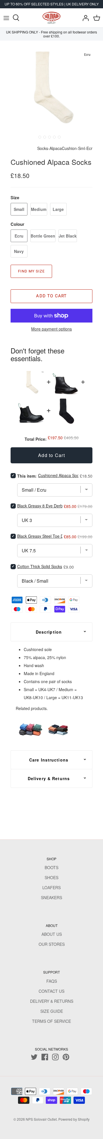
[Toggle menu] (6, 17)
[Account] (84, 17)
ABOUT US (51, 934)
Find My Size (31, 271)
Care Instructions (48, 760)
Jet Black (68, 236)
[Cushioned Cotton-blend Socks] (30, 729)
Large (58, 209)
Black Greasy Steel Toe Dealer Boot (49, 536)
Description (49, 632)
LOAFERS (51, 887)
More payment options (51, 329)
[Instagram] (55, 1057)
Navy (19, 251)
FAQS (51, 981)
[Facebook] (44, 1057)
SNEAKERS (51, 897)
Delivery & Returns (49, 778)
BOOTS (51, 867)
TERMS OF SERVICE (51, 1021)
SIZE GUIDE (51, 1011)
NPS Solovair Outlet (41, 1119)
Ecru (19, 236)
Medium (38, 209)
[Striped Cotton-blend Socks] (58, 729)
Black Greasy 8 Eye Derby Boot (45, 506)
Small (19, 209)
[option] (51, 86)
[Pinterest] (66, 1057)
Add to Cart (51, 295)
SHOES (51, 877)
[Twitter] (34, 1057)
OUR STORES (52, 944)
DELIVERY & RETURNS (51, 1001)
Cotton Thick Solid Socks (39, 566)
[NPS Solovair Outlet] (51, 18)
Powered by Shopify (74, 1119)
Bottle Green (43, 236)
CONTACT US (51, 991)
